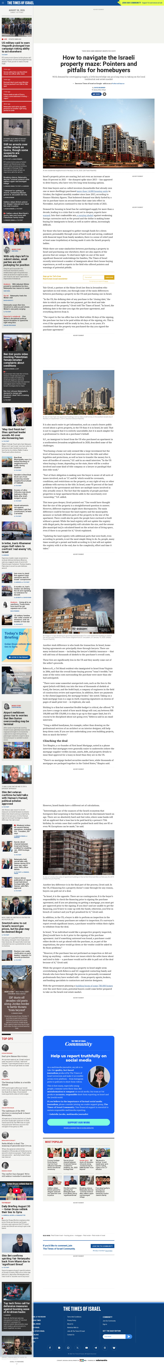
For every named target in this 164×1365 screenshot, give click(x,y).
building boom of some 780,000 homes (94, 985)
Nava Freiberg (17, 159)
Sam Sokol (15, 251)
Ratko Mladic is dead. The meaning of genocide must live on (16, 1144)
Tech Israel (35, 1327)
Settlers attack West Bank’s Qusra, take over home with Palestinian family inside (16, 215)
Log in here (108, 1251)
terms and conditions (74, 1317)
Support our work (79, 1122)
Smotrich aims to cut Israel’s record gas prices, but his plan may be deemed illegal (15, 927)
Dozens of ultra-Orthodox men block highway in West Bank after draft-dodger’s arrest (22, 494)
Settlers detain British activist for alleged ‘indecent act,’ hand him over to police (54, 1191)
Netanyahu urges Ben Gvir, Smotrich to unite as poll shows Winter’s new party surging (16, 307)
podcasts (34, 1338)
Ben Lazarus (5, 1079)
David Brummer (99, 87)
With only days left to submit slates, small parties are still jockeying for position (16, 260)
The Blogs (35, 1335)
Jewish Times (36, 1320)
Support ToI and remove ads (152, 3)
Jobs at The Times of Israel (76, 1331)
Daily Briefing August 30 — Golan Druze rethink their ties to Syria (16, 1209)
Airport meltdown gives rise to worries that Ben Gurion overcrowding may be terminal (16, 718)
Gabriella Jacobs (8, 1215)
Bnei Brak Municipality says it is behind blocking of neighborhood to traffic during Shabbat (23, 462)
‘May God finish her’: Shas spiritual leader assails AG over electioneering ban (14, 434)
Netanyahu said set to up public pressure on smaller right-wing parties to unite (15, 108)
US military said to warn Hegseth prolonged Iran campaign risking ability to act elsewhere (16, 47)
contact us (70, 1335)
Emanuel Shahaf (7, 1171)
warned (46, 215)
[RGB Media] (83, 1360)
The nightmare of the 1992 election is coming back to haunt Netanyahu (16, 1113)
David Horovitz (8, 300)
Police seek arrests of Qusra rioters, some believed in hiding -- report (16, 96)
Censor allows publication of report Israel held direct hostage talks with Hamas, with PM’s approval (22, 883)
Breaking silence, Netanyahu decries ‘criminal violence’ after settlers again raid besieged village (86, 1192)
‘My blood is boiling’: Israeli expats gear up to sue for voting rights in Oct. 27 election (102, 1164)
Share (97, 94)
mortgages (78, 1235)
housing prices (69, 1235)
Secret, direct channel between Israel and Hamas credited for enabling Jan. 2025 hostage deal (70, 1164)
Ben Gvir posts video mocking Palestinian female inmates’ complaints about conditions (16, 360)
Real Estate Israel (57, 1235)
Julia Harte (19, 624)
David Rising (27, 597)
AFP (18, 369)
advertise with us (72, 1327)
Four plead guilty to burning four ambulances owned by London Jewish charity (103, 1191)
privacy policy (71, 1320)
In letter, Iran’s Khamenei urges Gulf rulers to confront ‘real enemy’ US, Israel (17, 547)
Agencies (26, 186)
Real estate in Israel (98, 1235)
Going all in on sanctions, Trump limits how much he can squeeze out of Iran (20, 605)
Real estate (87, 1235)
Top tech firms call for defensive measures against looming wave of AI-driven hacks (17, 1307)
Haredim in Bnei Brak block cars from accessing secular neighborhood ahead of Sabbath (22, 479)
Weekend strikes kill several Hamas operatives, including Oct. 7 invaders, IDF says (22, 829)
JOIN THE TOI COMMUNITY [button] (102, 1246)
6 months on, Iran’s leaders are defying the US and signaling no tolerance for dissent (22, 591)
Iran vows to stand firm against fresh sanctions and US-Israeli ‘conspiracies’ (22, 576)
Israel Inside (35, 1324)
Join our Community (131, 3)
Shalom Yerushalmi (10, 325)
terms (106, 281)
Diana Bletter (21, 1215)
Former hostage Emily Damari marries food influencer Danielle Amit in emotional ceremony (54, 1164)
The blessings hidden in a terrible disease (16, 1083)
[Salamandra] (101, 1360)
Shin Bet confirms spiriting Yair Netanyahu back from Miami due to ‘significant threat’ (70, 1191)
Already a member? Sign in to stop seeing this (79, 1128)
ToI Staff (5, 54)
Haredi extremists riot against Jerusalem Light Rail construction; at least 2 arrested (22, 509)
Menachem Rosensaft (8, 1140)
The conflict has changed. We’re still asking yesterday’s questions (16, 1175)
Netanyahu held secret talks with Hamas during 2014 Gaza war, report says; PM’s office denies (22, 864)
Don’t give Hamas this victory (14, 1056)
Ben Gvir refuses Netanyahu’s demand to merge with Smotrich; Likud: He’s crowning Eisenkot (16, 394)
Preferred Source (118, 83)
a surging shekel (85, 215)
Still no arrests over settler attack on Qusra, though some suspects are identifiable (16, 150)
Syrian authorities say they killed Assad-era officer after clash (15, 73)
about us (70, 1324)
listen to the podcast (19, 657)
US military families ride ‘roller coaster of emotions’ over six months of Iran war (23, 619)
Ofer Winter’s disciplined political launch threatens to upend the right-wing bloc (16, 319)
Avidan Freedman (7, 1053)
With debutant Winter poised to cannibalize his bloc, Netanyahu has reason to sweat (16, 286)
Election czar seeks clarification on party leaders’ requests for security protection (22, 954)
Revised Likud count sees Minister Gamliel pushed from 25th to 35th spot (16, 84)
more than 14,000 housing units (92, 191)
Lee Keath (18, 597)
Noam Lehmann (9, 197)
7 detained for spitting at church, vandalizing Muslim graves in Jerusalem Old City (15, 193)
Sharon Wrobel (16, 707)
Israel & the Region (38, 1317)
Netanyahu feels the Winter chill (15, 297)
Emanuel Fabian (10, 186)
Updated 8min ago (15, 39)
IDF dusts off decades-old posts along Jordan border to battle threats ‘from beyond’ (87, 1164)
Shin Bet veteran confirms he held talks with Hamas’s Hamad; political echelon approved (15, 798)
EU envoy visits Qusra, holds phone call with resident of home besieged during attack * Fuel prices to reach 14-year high (16, 61)
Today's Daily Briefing (16, 635)
